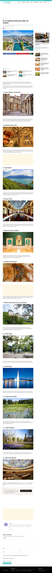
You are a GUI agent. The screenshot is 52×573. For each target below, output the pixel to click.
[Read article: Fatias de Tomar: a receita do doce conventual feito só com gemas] (37, 64)
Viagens (31, 2)
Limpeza (37, 33)
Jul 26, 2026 (8, 76)
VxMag (6, 28)
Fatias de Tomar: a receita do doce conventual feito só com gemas (45, 64)
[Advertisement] (18, 159)
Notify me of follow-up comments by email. (8, 558)
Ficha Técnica (12, 570)
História (27, 2)
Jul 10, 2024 (9, 28)
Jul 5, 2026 (24, 76)
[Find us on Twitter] (45, 0)
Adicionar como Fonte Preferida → (26, 490)
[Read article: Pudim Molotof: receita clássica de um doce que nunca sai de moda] (37, 59)
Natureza (45, 2)
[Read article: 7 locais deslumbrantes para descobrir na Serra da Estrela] (4, 72)
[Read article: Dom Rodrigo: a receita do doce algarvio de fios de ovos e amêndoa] (37, 69)
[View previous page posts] (17, 79)
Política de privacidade (23, 570)
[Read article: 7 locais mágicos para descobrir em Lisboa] (20, 72)
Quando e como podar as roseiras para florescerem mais (44, 54)
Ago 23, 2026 (39, 45)
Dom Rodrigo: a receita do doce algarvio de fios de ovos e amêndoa (45, 68)
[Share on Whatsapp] (30, 53)
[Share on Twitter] (32, 53)
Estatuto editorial (29, 570)
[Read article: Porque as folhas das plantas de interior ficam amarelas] (37, 74)
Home (3, 18)
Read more (37, 50)
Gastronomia (36, 2)
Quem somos (17, 570)
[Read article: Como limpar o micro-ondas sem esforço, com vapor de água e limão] (42, 38)
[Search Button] (48, 2)
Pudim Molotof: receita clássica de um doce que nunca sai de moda (44, 59)
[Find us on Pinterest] (41, 570)
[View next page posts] (18, 79)
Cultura (19, 2)
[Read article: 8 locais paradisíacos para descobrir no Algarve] (20, 75)
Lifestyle (40, 2)
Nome (4, 548)
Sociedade (23, 2)
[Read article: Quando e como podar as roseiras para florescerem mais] (37, 54)
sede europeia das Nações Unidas (25, 482)
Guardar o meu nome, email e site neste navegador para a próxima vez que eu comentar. (15, 555)
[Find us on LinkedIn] (44, 570)
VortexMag (6, 2)
